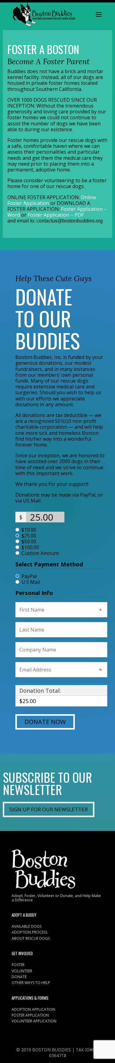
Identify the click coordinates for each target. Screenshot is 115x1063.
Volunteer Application (34, 1021)
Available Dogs (26, 926)
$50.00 (28, 542)
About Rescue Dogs (31, 938)
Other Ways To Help (31, 982)
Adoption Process (29, 932)
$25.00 (28, 536)
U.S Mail (30, 582)
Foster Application (30, 1015)
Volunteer (22, 971)
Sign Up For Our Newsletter (49, 809)
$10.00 (28, 530)
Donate (19, 976)
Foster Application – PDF (56, 214)
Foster (18, 964)
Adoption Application (33, 1009)
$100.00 (30, 547)
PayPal (29, 576)
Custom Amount (40, 553)
